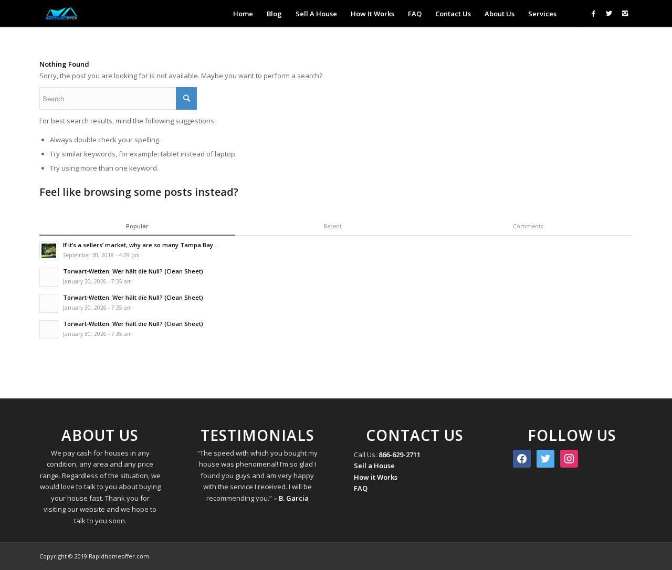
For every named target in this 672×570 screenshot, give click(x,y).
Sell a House (374, 465)
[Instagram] (625, 13)
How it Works (375, 477)
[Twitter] (609, 13)
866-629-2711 (400, 454)
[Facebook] (593, 13)
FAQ (361, 488)
